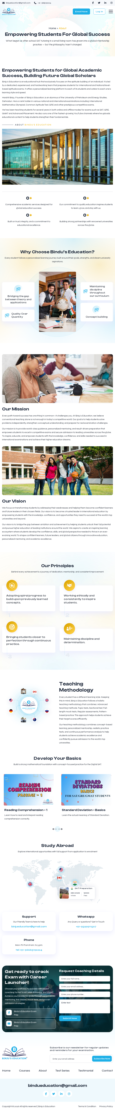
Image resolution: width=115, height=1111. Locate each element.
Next (60, 829)
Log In (99, 11)
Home (52, 28)
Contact (107, 1070)
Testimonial (85, 1070)
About (43, 1070)
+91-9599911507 (86, 926)
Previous (54, 829)
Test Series (62, 1070)
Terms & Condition (87, 1106)
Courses (24, 1070)
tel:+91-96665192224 (29, 949)
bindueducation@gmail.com (57, 1086)
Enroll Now (81, 11)
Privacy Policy (106, 1106)
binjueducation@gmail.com (29, 926)
